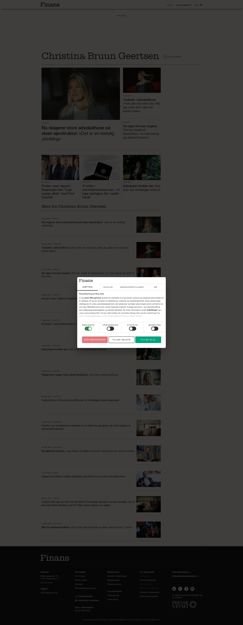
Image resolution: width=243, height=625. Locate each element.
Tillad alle (148, 340)
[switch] (110, 329)
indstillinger (152, 310)
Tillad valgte (121, 340)
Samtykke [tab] (87, 287)
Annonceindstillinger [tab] (132, 287)
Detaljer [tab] (108, 287)
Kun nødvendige (95, 340)
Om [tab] (155, 287)
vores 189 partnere (92, 298)
